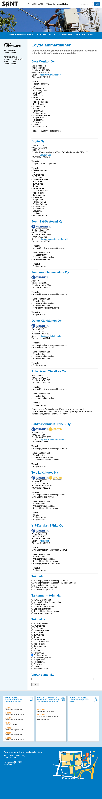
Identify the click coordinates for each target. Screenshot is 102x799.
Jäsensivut (63, 4)
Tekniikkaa (65, 34)
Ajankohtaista (45, 34)
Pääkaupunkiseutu (41, 624)
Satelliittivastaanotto (42, 609)
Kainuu (36, 637)
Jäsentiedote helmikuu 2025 (14, 740)
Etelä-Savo (38, 633)
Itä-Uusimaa (38, 635)
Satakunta (38, 664)
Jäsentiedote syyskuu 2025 (14, 730)
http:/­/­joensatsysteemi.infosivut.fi (54, 239)
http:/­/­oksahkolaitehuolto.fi (51, 336)
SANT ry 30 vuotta (11, 725)
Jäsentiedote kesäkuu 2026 (14, 710)
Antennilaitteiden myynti (44, 585)
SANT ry (80, 34)
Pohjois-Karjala (40, 655)
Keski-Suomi (39, 644)
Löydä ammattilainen (19, 34)
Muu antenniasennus (42, 613)
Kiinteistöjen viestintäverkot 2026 (48, 716)
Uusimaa (37, 666)
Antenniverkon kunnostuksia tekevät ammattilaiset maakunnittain (13, 60)
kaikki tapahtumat (43, 719)
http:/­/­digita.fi (45, 155)
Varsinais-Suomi (40, 669)
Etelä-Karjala (39, 628)
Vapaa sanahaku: (43, 674)
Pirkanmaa (38, 651)
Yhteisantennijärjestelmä (44, 607)
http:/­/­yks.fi (44, 541)
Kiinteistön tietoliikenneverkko (46, 611)
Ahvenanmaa (39, 626)
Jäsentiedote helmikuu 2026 (14, 715)
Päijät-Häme (39, 662)
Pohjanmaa (38, 653)
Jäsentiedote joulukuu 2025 (14, 720)
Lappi (36, 648)
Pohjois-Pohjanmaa (42, 657)
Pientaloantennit (40, 604)
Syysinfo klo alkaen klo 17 (46, 711)
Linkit (92, 34)
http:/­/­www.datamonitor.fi (50, 75)
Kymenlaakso (39, 646)
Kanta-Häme (39, 639)
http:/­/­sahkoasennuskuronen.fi (53, 439)
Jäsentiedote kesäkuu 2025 (14, 735)
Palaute (50, 4)
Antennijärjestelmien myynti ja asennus (50, 580)
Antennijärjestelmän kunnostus (47, 602)
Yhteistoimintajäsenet (43, 590)
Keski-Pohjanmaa (41, 642)
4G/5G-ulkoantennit (42, 600)
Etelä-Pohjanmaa (41, 630)
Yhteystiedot (35, 4)
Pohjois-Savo (39, 660)
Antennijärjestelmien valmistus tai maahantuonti (54, 583)
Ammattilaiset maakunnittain (10, 51)
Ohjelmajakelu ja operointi (45, 587)
